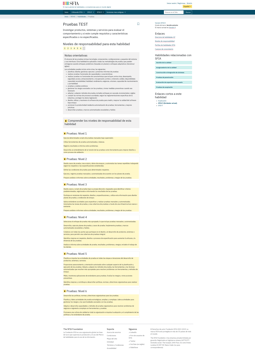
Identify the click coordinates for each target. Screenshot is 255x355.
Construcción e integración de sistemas (170, 72)
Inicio (66, 12)
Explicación (162, 101)
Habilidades (81, 17)
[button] (84, 12)
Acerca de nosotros (114, 332)
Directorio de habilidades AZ (165, 37)
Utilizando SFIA (77, 12)
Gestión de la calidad (163, 63)
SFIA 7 (160, 106)
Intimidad (110, 342)
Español (187, 6)
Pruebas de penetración (164, 77)
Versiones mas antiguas (115, 12)
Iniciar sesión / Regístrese (176, 3)
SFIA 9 (89, 12)
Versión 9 (172, 28)
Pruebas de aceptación (164, 87)
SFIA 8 (99, 12)
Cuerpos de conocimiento (164, 49)
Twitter (132, 341)
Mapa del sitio (112, 339)
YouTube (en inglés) (137, 344)
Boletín (189, 3)
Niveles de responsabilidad (165, 41)
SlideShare (134, 347)
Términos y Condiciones (115, 345)
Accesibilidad (111, 348)
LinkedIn (133, 332)
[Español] (87, 4)
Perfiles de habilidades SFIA (165, 45)
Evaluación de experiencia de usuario (169, 82)
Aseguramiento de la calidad (166, 67)
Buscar (188, 12)
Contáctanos (111, 336)
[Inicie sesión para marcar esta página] (138, 23)
